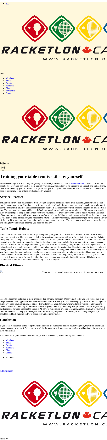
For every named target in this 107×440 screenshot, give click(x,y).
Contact (9, 93)
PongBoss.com (77, 183)
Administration (6, 371)
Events (9, 83)
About (8, 80)
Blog (8, 88)
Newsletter (10, 91)
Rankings (10, 85)
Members (10, 78)
